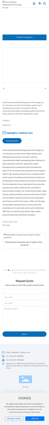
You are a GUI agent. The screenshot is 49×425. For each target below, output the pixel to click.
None (15, 222)
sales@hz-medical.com (20, 132)
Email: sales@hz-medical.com (18, 352)
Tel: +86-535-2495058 (14, 356)
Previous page (7, 222)
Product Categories (24, 37)
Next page (6, 225)
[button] (4, 270)
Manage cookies (14, 419)
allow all (34, 419)
